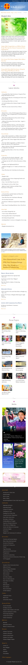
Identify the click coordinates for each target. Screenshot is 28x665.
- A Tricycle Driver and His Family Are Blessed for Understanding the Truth (12, 194)
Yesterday (19, 12)
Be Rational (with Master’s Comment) (9, 305)
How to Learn (6, 496)
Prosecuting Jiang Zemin (8, 613)
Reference (4, 620)
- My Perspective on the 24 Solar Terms (9, 184)
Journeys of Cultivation (8, 509)
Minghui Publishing (15, 0)
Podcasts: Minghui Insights (9, 639)
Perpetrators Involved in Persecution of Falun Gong (14, 556)
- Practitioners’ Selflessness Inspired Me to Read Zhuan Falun (13, 202)
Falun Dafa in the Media (8, 580)
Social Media (6, 653)
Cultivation (4, 92)
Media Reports (6, 584)
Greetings (5, 582)
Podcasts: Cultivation (7, 633)
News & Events (4, 134)
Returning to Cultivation (8, 519)
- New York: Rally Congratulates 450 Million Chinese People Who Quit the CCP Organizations (13, 143)
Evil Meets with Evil (7, 607)
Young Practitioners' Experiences (10, 515)
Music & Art (5, 597)
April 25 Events (6, 573)
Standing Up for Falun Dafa (9, 513)
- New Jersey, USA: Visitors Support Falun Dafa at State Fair (13, 140)
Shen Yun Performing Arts (8, 578)
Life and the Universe (7, 599)
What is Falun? (6, 498)
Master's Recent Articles (7, 273)
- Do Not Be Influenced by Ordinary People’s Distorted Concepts (13, 104)
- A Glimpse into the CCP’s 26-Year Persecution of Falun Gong (13, 161)
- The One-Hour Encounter (7, 199)
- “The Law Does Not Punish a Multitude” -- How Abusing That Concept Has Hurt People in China (12, 158)
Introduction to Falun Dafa (9, 492)
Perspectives (4, 155)
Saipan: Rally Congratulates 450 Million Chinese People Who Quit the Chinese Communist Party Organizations (13, 47)
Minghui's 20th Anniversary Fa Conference (12, 533)
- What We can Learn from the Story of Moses (11, 106)
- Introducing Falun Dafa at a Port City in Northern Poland (12, 150)
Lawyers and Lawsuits (8, 615)
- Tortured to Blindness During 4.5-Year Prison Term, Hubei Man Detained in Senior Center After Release (13, 125)
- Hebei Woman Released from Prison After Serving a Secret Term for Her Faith (13, 118)
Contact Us (5, 645)
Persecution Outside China (9, 555)
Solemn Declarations (7, 617)
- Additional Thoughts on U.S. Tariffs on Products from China (13, 167)
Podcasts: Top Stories (7, 631)
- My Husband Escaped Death (7, 218)
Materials (3, 224)
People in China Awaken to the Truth (11, 609)
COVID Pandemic (7, 590)
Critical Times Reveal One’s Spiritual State (10, 275)
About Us (4, 643)
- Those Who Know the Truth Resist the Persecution (12, 170)
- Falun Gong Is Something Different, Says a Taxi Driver (13, 205)
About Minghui (6, 647)
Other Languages (6, 657)
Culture (3, 174)
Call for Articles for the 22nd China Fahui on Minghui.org (13, 291)
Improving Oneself (7, 507)
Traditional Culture (7, 595)
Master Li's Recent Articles (9, 626)
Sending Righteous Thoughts (9, 521)
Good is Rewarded (7, 605)
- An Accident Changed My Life (8, 211)
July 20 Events (6, 574)
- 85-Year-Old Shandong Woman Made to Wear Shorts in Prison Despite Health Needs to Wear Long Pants (13, 129)
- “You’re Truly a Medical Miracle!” (9, 213)
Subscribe (5, 651)
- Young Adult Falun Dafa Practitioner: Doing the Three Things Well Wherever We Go (13, 94)
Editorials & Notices (6, 289)
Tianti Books (23, 0)
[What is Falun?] (7, 6)
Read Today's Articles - (9, 12)
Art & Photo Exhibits (7, 576)
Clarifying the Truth (7, 511)
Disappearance (6, 553)
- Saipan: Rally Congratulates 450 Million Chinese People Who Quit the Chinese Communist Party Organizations (13, 136)
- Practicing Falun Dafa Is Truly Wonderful (10, 215)
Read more (3, 285)
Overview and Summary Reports (10, 539)
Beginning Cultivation (7, 505)
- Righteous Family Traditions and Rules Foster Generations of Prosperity (11, 187)
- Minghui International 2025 (7, 226)
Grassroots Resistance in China (9, 611)
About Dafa (4, 209)
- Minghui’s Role (5, 176)
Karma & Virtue (5, 192)
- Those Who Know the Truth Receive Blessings (11, 197)
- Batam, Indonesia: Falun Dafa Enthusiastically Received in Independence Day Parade (13, 147)
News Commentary (7, 588)
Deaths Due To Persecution (9, 545)
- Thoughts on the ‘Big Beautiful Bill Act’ (10, 164)
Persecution (4, 111)
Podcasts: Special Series (8, 635)
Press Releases (6, 586)
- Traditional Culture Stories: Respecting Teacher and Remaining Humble (13, 179)
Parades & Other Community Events (11, 565)
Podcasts (4, 629)
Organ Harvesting (7, 549)
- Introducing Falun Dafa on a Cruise (9, 101)
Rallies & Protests (7, 567)
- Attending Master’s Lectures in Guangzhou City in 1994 (13, 220)
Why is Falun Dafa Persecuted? (9, 541)
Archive (25, 12)
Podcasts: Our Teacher (8, 637)
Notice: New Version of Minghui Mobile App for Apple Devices (13, 295)
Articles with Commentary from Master (11, 303)
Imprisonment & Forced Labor (9, 551)
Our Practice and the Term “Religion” (9, 279)
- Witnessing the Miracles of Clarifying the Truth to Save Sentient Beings (13, 98)
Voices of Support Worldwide (9, 569)
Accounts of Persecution (8, 543)
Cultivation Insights (7, 529)
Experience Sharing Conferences (10, 523)
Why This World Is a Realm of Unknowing (10, 282)
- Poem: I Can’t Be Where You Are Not (9, 182)
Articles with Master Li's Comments (10, 527)
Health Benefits (6, 494)
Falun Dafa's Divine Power (8, 517)
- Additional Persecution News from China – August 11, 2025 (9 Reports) (13, 122)
